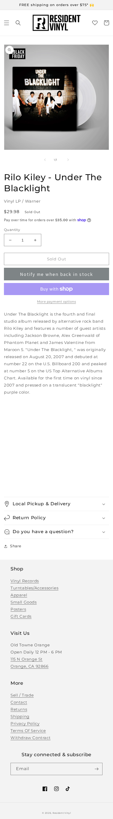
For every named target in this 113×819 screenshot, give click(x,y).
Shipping (20, 716)
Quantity (12, 230)
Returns (19, 709)
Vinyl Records (25, 580)
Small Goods (24, 602)
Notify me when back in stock (56, 274)
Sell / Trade (22, 695)
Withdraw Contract (30, 737)
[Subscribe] (96, 769)
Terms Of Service (28, 730)
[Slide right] (68, 160)
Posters (18, 609)
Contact (19, 702)
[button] (6, 23)
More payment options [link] (56, 301)
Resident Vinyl (62, 813)
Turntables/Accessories (34, 587)
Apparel (19, 595)
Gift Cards (21, 616)
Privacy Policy (25, 723)
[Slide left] (45, 160)
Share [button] (15, 546)
